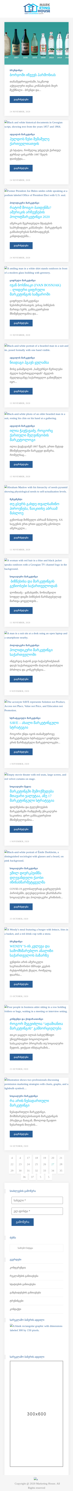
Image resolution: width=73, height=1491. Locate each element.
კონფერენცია (18, 1267)
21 (61, 1157)
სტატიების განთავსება (23, 1284)
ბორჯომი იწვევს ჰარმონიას (33, 75)
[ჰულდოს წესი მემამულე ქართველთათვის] (36, 124)
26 (44, 1164)
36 (24, 1177)
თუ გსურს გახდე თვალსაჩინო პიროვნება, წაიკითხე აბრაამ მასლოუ (34, 508)
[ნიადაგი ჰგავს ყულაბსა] (36, 347)
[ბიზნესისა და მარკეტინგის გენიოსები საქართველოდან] (36, 564)
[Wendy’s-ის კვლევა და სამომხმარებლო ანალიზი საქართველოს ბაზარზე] (36, 931)
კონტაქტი (15, 1309)
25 (36, 1164)
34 (52, 1170)
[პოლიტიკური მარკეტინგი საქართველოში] (36, 635)
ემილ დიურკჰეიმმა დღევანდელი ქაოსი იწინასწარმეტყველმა (27, 877)
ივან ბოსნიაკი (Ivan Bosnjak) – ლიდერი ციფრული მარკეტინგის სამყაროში (35, 289)
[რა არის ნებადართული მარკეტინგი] (36, 1083)
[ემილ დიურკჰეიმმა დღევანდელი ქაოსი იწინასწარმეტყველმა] (36, 856)
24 (28, 1164)
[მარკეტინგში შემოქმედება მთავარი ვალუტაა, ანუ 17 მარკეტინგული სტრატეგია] (36, 776)
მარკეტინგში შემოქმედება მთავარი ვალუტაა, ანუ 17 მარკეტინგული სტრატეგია (32, 795)
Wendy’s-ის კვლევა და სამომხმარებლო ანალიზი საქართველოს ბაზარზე (31, 950)
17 (28, 1157)
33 (44, 1170)
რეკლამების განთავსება (24, 1276)
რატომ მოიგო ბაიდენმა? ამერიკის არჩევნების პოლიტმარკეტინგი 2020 (30, 212)
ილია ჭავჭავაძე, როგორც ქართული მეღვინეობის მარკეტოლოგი (31, 435)
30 (20, 1170)
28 (61, 1164)
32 (36, 1170)
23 (20, 1164)
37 (32, 1177)
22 (12, 1164)
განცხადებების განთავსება (25, 1292)
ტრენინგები (16, 1301)
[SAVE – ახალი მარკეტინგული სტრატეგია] (36, 705)
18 (36, 1157)
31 (28, 1170)
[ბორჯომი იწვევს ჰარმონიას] (36, 43)
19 (44, 1157)
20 (52, 1157)
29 (12, 1170)
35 (61, 1170)
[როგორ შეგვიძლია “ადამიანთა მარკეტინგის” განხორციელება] (36, 1008)
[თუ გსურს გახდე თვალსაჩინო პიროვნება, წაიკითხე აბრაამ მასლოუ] (36, 489)
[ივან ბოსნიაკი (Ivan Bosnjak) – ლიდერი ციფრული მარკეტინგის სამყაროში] (36, 270)
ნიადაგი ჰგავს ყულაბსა (29, 362)
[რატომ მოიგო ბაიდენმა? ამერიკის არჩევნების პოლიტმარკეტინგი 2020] (36, 192)
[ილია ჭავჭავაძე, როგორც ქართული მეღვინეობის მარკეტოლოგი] (36, 416)
